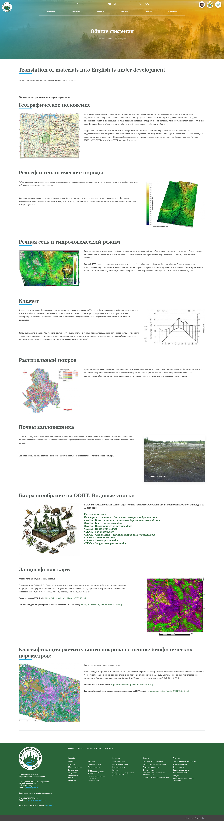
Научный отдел (94, 764)
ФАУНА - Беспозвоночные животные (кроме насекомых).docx (122, 520)
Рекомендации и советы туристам (183, 779)
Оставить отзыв (94, 748)
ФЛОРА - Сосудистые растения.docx (106, 543)
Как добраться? (180, 773)
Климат (115, 770)
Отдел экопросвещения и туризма (96, 772)
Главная (71, 748)
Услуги (176, 775)
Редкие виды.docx (95, 514)
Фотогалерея (73, 770)
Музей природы (180, 764)
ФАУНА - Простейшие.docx (100, 528)
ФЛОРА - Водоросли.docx (99, 531)
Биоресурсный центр (74, 776)
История (91, 761)
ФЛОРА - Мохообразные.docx (102, 540)
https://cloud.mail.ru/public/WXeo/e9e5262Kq (132, 684)
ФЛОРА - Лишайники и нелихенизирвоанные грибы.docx (119, 534)
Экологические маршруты (184, 761)
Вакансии (72, 780)
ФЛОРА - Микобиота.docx (99, 537)
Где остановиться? (181, 770)
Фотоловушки (149, 770)
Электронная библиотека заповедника (154, 774)
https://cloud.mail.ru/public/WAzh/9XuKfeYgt (101, 604)
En (83, 4)
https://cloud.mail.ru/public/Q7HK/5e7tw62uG (168, 691)
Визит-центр (178, 767)
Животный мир (118, 761)
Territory (71, 764)
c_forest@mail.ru (31, 788)
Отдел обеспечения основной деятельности (96, 778)
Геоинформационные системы (156, 777)
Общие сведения (75, 767)
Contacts (172, 11)
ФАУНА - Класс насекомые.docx (103, 523)
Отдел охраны (94, 767)
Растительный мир (120, 764)
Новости (51, 11)
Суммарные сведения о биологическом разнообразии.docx (120, 517)
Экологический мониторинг (154, 764)
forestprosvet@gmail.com (35, 800)
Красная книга (118, 767)
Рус (78, 4)
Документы (73, 773)
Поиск (80, 748)
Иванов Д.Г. (51, 805)
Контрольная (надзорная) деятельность (123, 774)
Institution (72, 761)
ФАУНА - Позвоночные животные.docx (108, 525)
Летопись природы (151, 767)
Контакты (109, 748)
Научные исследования (153, 761)
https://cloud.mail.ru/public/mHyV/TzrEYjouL (65, 598)
